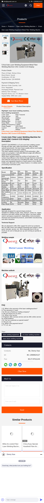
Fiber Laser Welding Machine (25, 26)
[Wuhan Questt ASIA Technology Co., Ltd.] (10, 5)
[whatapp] (15, 365)
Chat (38, 5)
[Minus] (41, 454)
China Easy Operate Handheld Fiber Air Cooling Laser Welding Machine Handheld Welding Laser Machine (31, 445)
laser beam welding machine (12, 338)
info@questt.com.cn (10, 1)
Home (4, 26)
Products (11, 26)
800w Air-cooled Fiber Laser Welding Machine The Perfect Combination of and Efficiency (11, 445)
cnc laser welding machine (31, 334)
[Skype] (10, 364)
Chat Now (22, 371)
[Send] (41, 499)
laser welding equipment (11, 334)
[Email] (20, 364)
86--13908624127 (36, 1)
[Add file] (2, 499)
